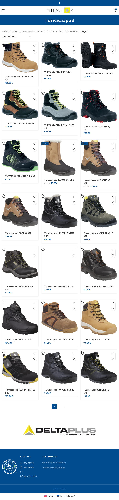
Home (5, 31)
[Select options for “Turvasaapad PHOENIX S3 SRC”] (112, 250)
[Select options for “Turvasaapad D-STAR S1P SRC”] (73, 303)
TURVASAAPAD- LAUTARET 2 (98, 73)
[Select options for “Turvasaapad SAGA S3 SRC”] (112, 303)
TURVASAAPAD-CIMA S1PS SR (20, 176)
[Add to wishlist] (34, 50)
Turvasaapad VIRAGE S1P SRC (59, 286)
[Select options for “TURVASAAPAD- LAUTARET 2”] (112, 45)
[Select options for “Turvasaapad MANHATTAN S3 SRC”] (34, 353)
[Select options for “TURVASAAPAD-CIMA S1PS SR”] (34, 143)
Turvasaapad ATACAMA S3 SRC (96, 181)
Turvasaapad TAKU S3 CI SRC (59, 180)
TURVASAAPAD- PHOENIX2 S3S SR (58, 73)
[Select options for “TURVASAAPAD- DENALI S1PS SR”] (73, 93)
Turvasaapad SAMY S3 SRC (18, 339)
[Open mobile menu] (3, 10)
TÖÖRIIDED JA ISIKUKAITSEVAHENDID (28, 31)
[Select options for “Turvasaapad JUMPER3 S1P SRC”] (112, 353)
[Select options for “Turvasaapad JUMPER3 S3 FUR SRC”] (73, 196)
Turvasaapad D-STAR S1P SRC (59, 339)
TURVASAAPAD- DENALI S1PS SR (59, 126)
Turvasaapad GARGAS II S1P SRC (19, 287)
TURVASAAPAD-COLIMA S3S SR (97, 127)
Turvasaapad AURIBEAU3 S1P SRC (98, 234)
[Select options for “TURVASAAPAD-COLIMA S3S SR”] (112, 93)
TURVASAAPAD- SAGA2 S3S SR (19, 77)
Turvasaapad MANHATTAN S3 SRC (20, 391)
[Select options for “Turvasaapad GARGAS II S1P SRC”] (34, 250)
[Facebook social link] (59, 3)
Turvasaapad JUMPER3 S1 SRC (59, 390)
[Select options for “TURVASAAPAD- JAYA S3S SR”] (34, 93)
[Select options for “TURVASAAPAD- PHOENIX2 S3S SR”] (73, 45)
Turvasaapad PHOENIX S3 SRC (98, 286)
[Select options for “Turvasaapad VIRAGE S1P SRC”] (73, 250)
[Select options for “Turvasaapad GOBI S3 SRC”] (34, 196)
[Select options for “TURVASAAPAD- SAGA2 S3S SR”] (34, 45)
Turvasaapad (72, 31)
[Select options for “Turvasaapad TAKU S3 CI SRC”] (73, 143)
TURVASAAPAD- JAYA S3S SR (19, 123)
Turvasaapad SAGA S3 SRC (96, 339)
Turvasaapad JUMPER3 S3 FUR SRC (59, 234)
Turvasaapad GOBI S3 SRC (18, 233)
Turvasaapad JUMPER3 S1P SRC (96, 391)
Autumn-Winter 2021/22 (53, 467)
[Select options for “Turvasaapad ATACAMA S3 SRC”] (112, 143)
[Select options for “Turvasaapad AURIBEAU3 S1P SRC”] (112, 196)
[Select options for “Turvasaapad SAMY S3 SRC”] (34, 303)
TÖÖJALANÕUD (56, 31)
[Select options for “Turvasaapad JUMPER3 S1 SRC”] (73, 353)
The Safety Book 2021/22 (54, 462)
